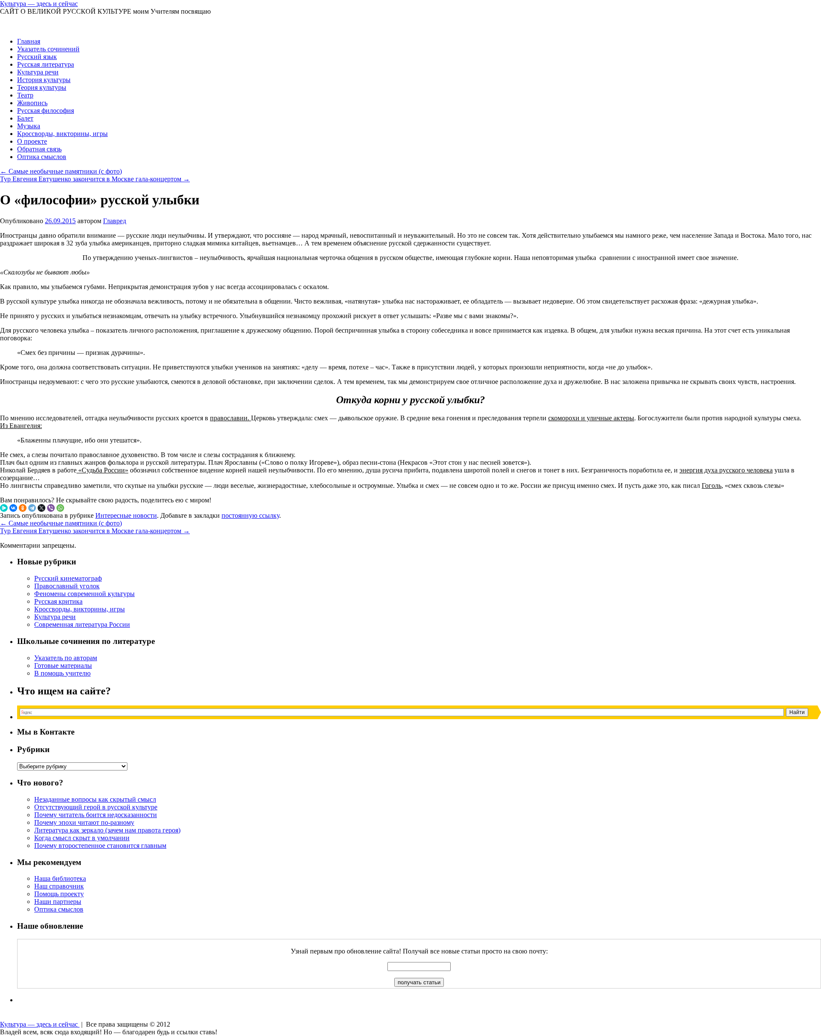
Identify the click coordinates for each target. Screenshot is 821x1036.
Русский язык (37, 56)
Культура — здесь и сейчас (39, 3)
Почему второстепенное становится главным (100, 845)
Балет (25, 118)
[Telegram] (32, 508)
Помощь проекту (59, 893)
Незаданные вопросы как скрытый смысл (95, 799)
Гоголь (711, 485)
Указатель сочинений (48, 49)
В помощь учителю (62, 673)
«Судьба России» (102, 470)
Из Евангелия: (21, 425)
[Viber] (51, 508)
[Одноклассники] (23, 508)
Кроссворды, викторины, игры (62, 133)
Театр (25, 95)
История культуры (44, 79)
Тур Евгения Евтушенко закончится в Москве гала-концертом (95, 179)
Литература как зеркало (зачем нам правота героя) (107, 830)
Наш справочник (59, 886)
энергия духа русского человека (726, 470)
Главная (28, 41)
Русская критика (58, 601)
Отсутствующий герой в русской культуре (95, 807)
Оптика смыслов (41, 156)
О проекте (32, 141)
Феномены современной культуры (84, 593)
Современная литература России (82, 624)
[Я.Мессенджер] (4, 508)
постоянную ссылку (250, 515)
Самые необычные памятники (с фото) (61, 171)
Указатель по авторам (65, 657)
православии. (230, 418)
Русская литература (45, 64)
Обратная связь (39, 149)
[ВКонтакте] (13, 508)
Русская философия (45, 110)
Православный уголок (67, 586)
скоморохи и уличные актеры (591, 418)
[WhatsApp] (60, 508)
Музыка (28, 126)
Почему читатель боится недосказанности (95, 814)
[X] (41, 508)
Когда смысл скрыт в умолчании (82, 837)
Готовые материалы (63, 665)
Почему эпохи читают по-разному (84, 822)
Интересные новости (126, 515)
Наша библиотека (60, 878)
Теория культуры (41, 87)
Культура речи (38, 72)
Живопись (32, 102)
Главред (114, 220)
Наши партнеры (57, 901)
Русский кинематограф (68, 578)
